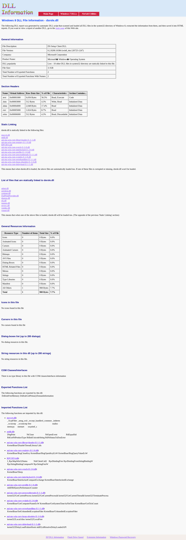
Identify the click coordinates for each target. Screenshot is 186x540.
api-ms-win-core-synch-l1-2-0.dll (15, 147)
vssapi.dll (5, 210)
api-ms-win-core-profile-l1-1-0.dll (15, 152)
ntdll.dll (4, 137)
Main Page (48, 14)
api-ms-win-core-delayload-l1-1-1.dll (17, 164)
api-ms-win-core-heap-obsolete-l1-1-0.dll (18, 162)
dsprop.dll (5, 198)
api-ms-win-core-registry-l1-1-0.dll (16, 142)
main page (60, 28)
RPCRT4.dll (6, 145)
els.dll (3, 201)
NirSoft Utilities (89, 14)
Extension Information (96, 537)
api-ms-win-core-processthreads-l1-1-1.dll (19, 154)
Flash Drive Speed (75, 537)
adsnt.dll (5, 188)
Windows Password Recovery (123, 537)
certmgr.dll (5, 193)
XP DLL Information (55, 537)
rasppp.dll (5, 203)
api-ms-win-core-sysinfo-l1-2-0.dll (16, 157)
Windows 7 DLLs (68, 14)
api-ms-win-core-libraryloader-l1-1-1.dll (18, 140)
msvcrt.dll (5, 135)
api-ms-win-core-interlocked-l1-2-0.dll (17, 150)
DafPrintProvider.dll (10, 196)
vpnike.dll (5, 208)
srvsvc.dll (5, 205)
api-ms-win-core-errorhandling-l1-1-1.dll (18, 159)
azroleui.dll (6, 191)
